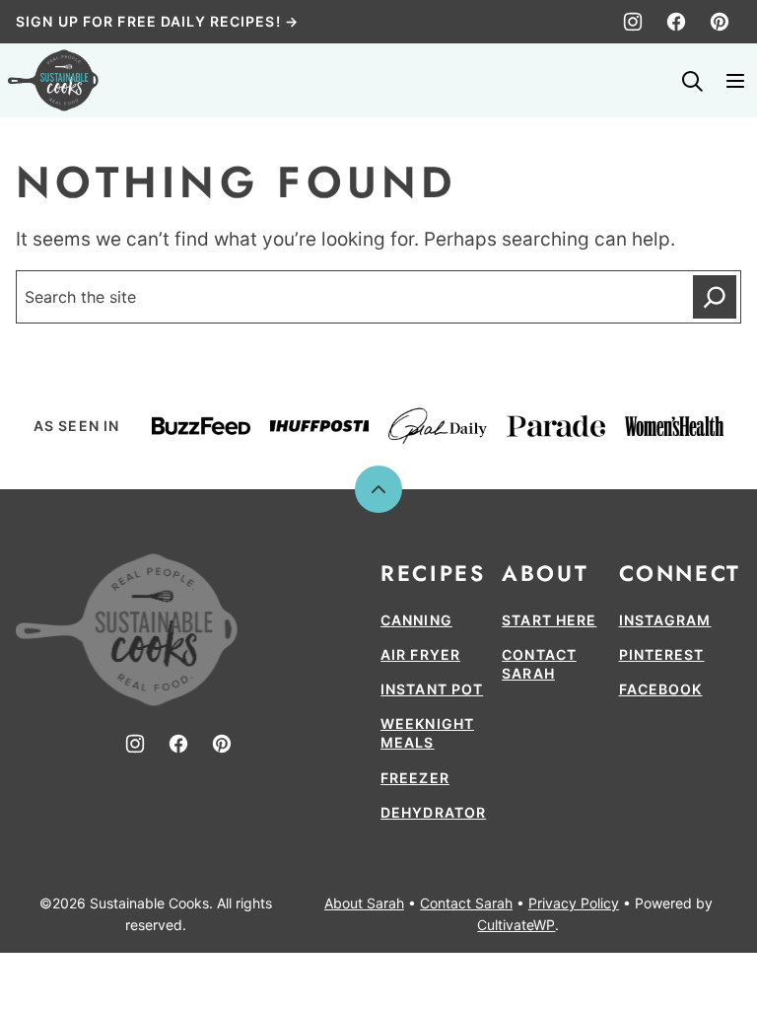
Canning (416, 620)
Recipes (432, 573)
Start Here (549, 620)
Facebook (661, 689)
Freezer (414, 777)
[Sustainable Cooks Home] (53, 80)
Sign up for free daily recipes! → (157, 21)
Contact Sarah (466, 903)
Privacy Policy (573, 903)
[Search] (692, 81)
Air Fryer (420, 654)
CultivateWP (516, 924)
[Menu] (735, 81)
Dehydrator (433, 812)
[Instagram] (632, 21)
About (545, 573)
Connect (680, 573)
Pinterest (662, 654)
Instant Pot (431, 689)
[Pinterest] (719, 21)
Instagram (665, 620)
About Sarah (364, 903)
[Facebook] (676, 21)
